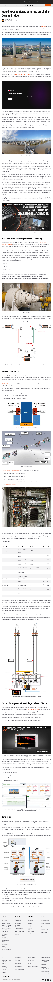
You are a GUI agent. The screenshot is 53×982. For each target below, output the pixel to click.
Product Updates (18, 968)
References (4, 958)
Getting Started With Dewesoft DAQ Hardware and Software (46, 962)
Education (30, 923)
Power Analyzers (5, 938)
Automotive (30, 920)
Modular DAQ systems (6, 929)
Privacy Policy (4, 963)
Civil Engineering (31, 922)
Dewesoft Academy (32, 957)
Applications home (18, 919)
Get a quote (49, 5)
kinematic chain (33, 28)
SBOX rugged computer (10, 484)
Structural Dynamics (19, 929)
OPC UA (14, 709)
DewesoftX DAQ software (9, 482)
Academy (45, 1)
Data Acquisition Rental (6, 949)
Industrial (30, 928)
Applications (14, 1)
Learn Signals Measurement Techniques (44, 966)
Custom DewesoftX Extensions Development (46, 972)
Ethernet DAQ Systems (6, 923)
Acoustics (17, 933)
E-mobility (30, 925)
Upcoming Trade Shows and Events (6, 961)
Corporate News (18, 962)
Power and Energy (31, 931)
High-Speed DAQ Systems (5, 932)
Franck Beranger (8, 19)
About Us (3, 957)
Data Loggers (4, 937)
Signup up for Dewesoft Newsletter (19, 970)
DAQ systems (4, 920)
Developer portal (44, 929)
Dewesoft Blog (18, 957)
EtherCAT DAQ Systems (6, 925)
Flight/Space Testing (19, 922)
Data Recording (18, 920)
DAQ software (4, 943)
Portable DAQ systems (6, 928)
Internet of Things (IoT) (33, 709)
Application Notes (18, 958)
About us (31, 1)
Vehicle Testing (18, 923)
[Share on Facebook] (29, 5)
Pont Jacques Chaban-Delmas (22, 74)
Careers (39, 1)
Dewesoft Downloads (45, 923)
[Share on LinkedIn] (27, 5)
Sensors (3, 946)
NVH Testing (17, 925)
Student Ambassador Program (32, 963)
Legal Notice (4, 969)
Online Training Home (45, 958)
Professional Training (45, 957)
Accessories (4, 947)
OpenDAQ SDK (44, 932)
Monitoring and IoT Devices (5, 941)
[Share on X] (30, 5)
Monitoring (17, 934)
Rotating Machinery (19, 928)
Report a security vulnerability (5, 971)
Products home (5, 919)
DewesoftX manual (45, 930)
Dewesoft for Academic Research (33, 967)
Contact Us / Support (45, 919)
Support (23, 1)
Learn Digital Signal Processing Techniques (45, 969)
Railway (29, 933)
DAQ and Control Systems (5, 935)
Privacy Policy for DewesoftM (5, 965)
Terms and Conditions (6, 967)
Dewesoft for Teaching (32, 964)
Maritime (29, 929)
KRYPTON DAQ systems (7, 384)
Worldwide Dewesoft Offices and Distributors (45, 921)
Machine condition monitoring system (11, 470)
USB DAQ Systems (5, 922)
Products (5, 1)
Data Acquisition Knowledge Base (18, 964)
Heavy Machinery (31, 926)
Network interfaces (5, 944)
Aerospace (30, 919)
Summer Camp (31, 960)
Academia (30, 958)
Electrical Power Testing (19, 931)
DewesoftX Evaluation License (45, 925)
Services (3, 950)
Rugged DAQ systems (6, 926)
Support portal (44, 927)
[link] (20, 5)
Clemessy (43, 26)
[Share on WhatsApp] (32, 5)
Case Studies (17, 960)
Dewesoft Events (18, 966)
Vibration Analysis (18, 926)
